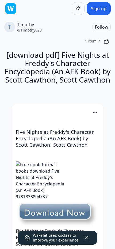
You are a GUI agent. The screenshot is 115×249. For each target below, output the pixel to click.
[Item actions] (95, 112)
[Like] (106, 41)
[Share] (78, 8)
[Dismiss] (86, 238)
